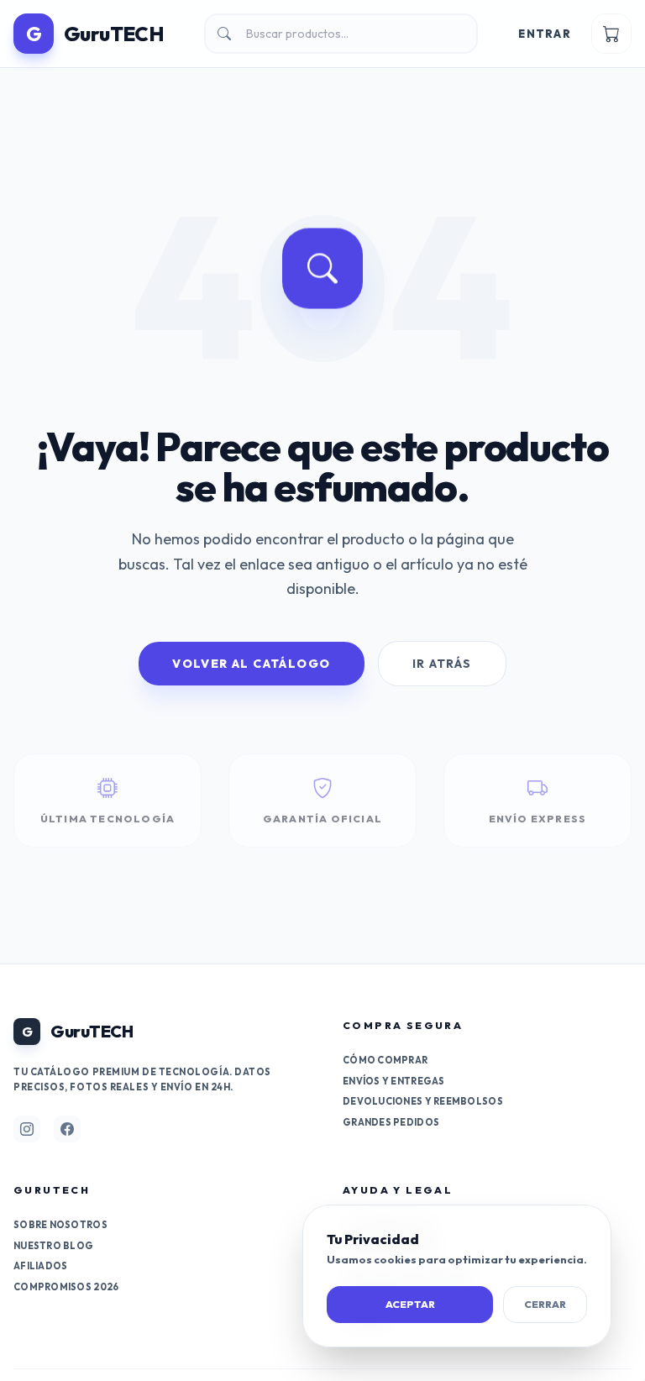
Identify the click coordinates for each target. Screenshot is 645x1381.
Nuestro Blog (53, 1246)
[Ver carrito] (611, 33)
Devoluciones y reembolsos (423, 1101)
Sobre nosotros (60, 1225)
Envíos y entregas (394, 1081)
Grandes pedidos (391, 1122)
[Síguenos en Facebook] (67, 1129)
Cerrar (545, 1304)
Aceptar (410, 1304)
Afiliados (40, 1266)
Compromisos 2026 (65, 1287)
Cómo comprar (385, 1060)
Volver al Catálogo (251, 663)
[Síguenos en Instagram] (26, 1129)
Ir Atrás (442, 663)
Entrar (544, 33)
